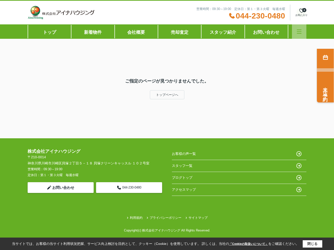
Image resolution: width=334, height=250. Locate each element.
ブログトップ (182, 178)
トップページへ (167, 95)
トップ (49, 32)
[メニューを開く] (299, 31)
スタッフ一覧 (182, 166)
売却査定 (180, 32)
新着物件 (93, 32)
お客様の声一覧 (184, 154)
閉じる (312, 244)
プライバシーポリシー (165, 218)
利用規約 (136, 218)
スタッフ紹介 (223, 32)
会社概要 (136, 32)
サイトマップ (198, 218)
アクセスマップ (184, 189)
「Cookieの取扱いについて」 (248, 244)
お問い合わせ (266, 32)
